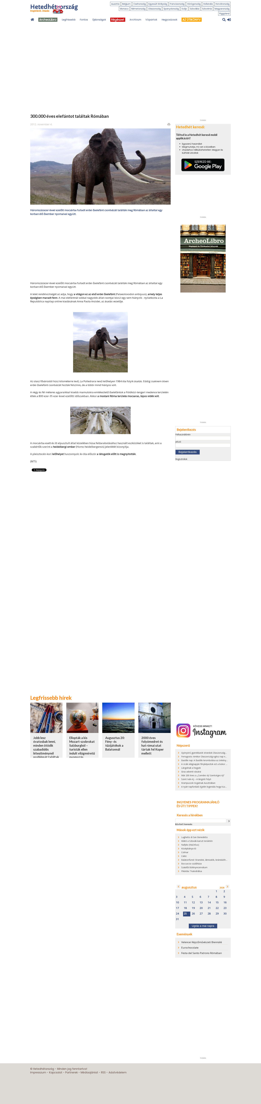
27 (201, 913)
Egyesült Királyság (157, 3)
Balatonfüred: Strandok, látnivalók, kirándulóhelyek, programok (212, 859)
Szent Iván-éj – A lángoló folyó (196, 779)
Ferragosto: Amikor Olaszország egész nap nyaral (205, 756)
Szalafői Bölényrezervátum (194, 867)
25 (185, 913)
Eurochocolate (189, 947)
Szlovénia (207, 8)
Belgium (126, 3)
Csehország (139, 3)
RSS (103, 1072)
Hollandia (208, 3)
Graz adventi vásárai (191, 771)
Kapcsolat (55, 1072)
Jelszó (178, 441)
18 (185, 908)
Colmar (184, 852)
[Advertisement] (100, 248)
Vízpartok (151, 19)
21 (209, 908)
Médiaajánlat (89, 1072)
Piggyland (224, 13)
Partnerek (71, 1072)
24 (177, 913)
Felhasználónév (182, 434)
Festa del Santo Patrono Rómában (201, 953)
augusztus (189, 887)
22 (217, 908)
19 (193, 908)
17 (177, 908)
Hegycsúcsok (169, 19)
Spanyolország (171, 8)
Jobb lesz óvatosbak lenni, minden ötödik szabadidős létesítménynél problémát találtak (46, 747)
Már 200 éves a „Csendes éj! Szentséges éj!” (202, 775)
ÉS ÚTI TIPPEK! (187, 806)
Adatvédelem (118, 1072)
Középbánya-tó (188, 848)
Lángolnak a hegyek (191, 767)
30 (225, 913)
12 (193, 902)
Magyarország (222, 8)
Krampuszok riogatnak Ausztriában (198, 782)
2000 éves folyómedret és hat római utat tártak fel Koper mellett (152, 745)
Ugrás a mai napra (203, 925)
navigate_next (229, 821)
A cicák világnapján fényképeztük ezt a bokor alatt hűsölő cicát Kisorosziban (218, 764)
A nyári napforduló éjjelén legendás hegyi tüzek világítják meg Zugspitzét (216, 786)
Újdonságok (99, 19)
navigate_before (178, 886)
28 (209, 913)
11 (185, 902)
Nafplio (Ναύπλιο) (190, 844)
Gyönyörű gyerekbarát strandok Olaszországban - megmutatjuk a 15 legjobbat (219, 752)
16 (225, 902)
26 (193, 913)
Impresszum (38, 1072)
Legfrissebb (69, 19)
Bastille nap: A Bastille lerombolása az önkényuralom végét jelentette (215, 760)
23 (225, 908)
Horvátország (222, 3)
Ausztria (115, 3)
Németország (138, 8)
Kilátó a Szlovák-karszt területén (197, 841)
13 (201, 902)
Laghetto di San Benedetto (194, 837)
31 (177, 919)
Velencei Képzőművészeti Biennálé (201, 942)
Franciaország (177, 3)
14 (209, 902)
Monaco (124, 8)
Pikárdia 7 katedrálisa (191, 871)
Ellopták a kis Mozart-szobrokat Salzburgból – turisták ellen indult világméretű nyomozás (82, 747)
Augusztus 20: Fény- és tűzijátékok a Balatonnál (115, 743)
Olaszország (154, 8)
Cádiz (184, 856)
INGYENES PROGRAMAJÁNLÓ (198, 802)
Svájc (184, 8)
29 (217, 913)
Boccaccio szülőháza (191, 863)
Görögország (194, 3)
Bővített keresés (183, 824)
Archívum (135, 19)
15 (217, 902)
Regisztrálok (181, 459)
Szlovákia (194, 8)
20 (201, 908)
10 (177, 902)
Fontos (84, 19)
